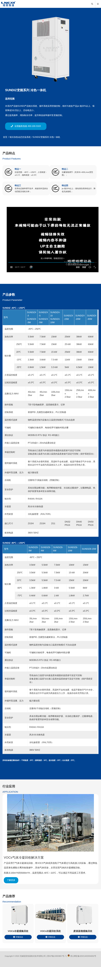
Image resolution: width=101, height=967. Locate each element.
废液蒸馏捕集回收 (82, 931)
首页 (5, 137)
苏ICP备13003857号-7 (56, 956)
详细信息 (19, 937)
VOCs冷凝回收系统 (50, 931)
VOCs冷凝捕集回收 (18, 931)
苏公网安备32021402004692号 (83, 956)
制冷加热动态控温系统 (20, 137)
